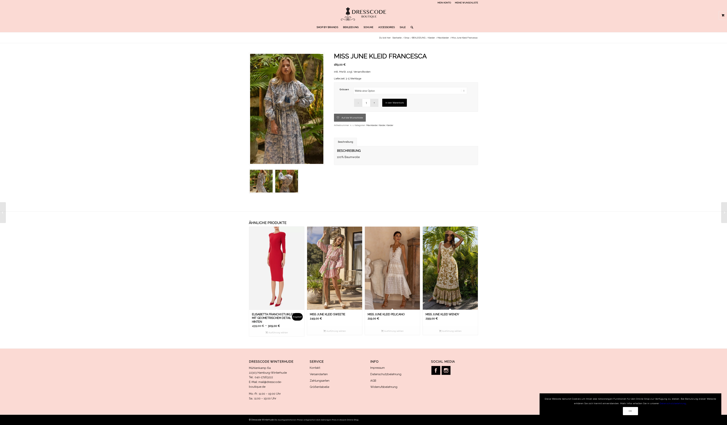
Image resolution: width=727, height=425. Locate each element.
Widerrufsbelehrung (383, 387)
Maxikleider (372, 125)
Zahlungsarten (319, 380)
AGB (373, 380)
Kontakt (315, 367)
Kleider (382, 125)
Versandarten (319, 374)
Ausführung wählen (278, 332)
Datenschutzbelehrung (385, 374)
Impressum (377, 367)
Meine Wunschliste (466, 3)
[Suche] (410, 27)
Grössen (344, 89)
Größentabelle (319, 387)
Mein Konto (444, 3)
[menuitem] (444, 3)
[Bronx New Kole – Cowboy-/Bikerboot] (3, 212)
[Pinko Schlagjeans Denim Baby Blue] (724, 212)
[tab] (345, 142)
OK (630, 411)
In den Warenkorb (394, 102)
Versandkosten (362, 71)
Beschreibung (345, 141)
